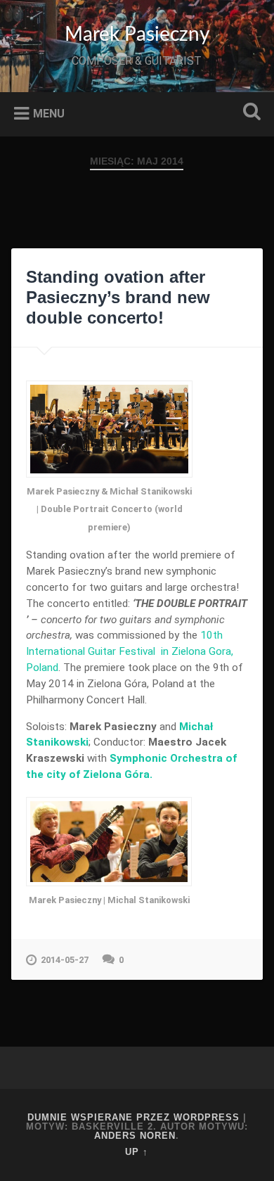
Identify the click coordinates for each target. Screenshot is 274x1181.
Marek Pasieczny (137, 34)
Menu (49, 113)
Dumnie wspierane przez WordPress (133, 1117)
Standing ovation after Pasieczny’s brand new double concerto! (118, 297)
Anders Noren (135, 1135)
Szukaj (249, 113)
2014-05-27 (65, 960)
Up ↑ (136, 1152)
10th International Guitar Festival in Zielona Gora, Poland (129, 651)
